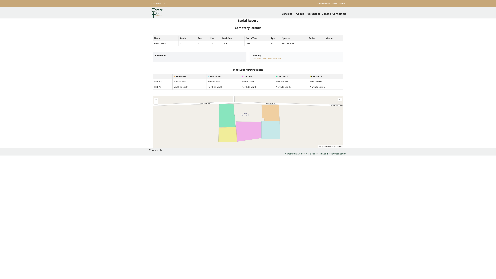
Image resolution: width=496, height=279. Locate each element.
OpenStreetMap (326, 146)
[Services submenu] (294, 14)
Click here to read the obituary (266, 58)
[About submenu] (305, 14)
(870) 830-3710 (158, 3)
